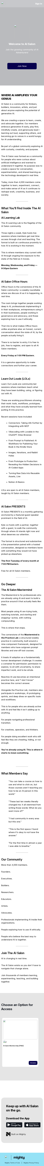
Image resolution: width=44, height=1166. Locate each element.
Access (33, 1063)
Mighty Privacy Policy (31, 1163)
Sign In (38, 3)
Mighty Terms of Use (12, 1163)
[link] (20, 1042)
